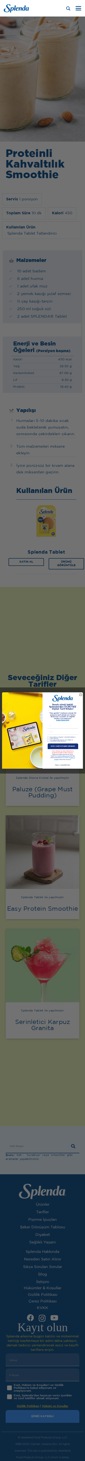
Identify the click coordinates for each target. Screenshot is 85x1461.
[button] (78, 8)
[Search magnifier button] (68, 8)
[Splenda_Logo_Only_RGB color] (16, 8)
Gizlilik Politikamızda (63, 756)
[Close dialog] (80, 694)
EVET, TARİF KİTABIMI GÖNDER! (63, 746)
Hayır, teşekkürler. (62, 765)
